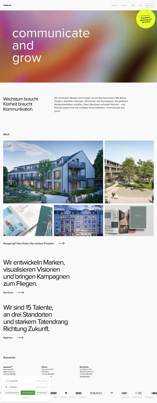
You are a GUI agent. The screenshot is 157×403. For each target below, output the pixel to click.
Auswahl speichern (12, 393)
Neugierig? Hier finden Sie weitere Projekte (28, 243)
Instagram (82, 397)
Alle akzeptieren (27, 393)
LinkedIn (72, 397)
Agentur (114, 5)
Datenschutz (137, 397)
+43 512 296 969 (9, 374)
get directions (85, 376)
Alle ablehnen (41, 393)
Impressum (125, 397)
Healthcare (149, 397)
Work (133, 5)
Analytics (13, 387)
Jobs (140, 5)
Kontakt (150, 5)
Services (124, 5)
